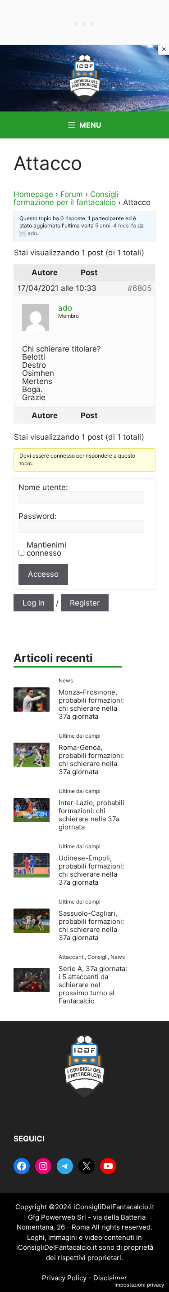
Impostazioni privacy (139, 1285)
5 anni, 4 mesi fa (115, 225)
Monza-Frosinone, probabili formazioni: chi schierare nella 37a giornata (91, 704)
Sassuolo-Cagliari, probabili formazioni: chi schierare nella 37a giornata (91, 925)
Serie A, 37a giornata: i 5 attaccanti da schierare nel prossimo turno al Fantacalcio (93, 984)
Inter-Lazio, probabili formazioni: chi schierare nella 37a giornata (91, 814)
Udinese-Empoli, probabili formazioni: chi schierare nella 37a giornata (91, 870)
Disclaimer (110, 1278)
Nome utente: (43, 487)
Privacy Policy (64, 1278)
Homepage (33, 194)
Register (85, 602)
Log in (34, 602)
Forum (71, 194)
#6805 (139, 288)
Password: (37, 516)
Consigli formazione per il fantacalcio (66, 198)
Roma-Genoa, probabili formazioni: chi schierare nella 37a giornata (91, 759)
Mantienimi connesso (46, 549)
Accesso (43, 574)
